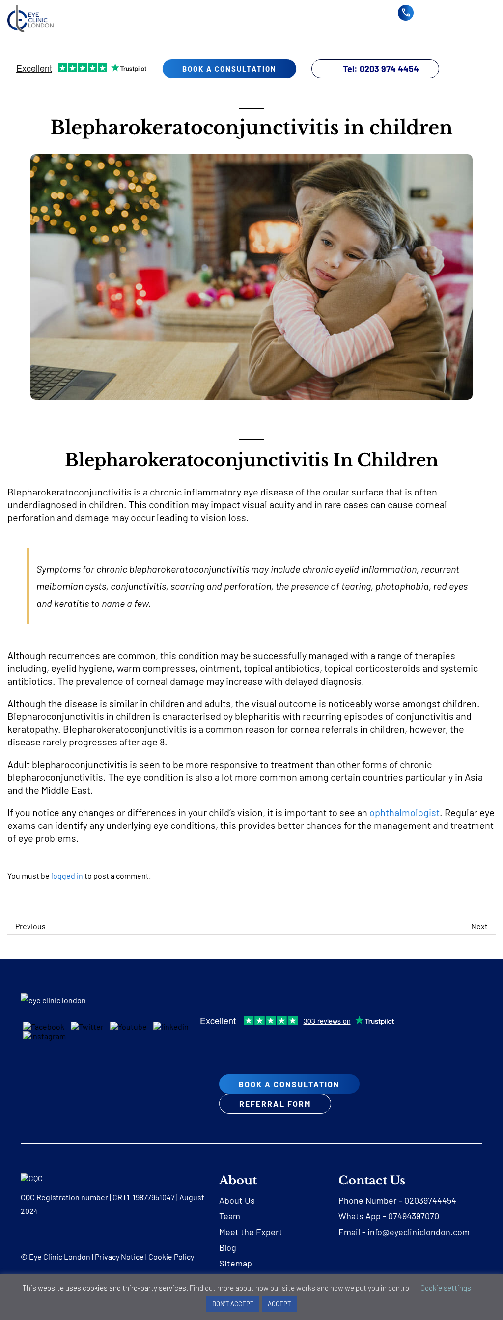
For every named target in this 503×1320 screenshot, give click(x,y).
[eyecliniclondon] (30, 8)
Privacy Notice (119, 1256)
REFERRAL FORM (275, 1103)
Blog (227, 1247)
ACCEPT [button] (279, 1304)
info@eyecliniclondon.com (418, 1231)
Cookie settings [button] (445, 1287)
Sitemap (235, 1263)
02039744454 (430, 1200)
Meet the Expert (250, 1231)
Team (229, 1215)
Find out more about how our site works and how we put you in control (300, 1287)
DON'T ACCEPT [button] (232, 1304)
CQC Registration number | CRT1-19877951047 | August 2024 (112, 1203)
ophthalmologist (404, 812)
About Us (237, 1200)
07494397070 (413, 1215)
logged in (67, 875)
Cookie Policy (171, 1256)
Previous (30, 926)
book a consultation (229, 68)
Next (479, 926)
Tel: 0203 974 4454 (381, 68)
